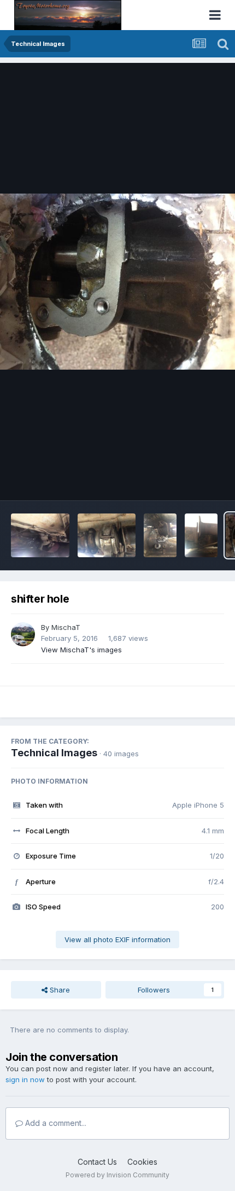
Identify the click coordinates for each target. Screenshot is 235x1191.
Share (59, 989)
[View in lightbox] (117, 282)
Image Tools (190, 480)
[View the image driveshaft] (107, 535)
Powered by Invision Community (117, 1175)
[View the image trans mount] (160, 535)
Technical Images (54, 752)
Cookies (142, 1161)
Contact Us (97, 1161)
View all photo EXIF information (117, 939)
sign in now (25, 1079)
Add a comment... (54, 1123)
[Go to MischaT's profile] (23, 634)
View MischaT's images (81, 649)
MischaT (65, 627)
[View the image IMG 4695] (40, 535)
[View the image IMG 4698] (201, 535)
